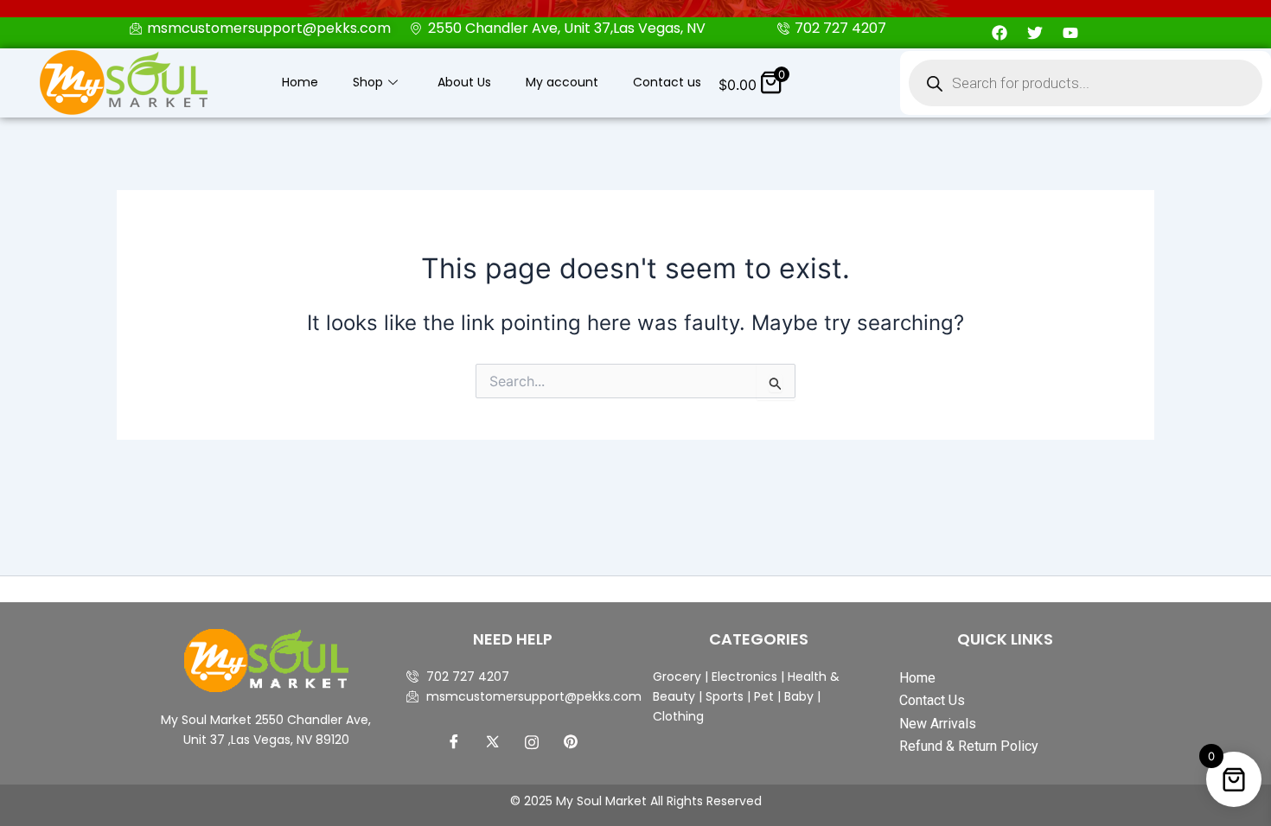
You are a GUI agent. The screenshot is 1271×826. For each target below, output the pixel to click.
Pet (762, 696)
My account (562, 82)
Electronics (744, 676)
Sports (725, 696)
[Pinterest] (571, 741)
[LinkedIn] (532, 741)
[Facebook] (454, 741)
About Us (464, 82)
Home (300, 82)
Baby (797, 696)
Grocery (679, 676)
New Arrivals (937, 723)
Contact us (667, 82)
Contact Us (932, 700)
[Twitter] (493, 741)
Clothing (678, 716)
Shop (368, 82)
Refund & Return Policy (968, 746)
